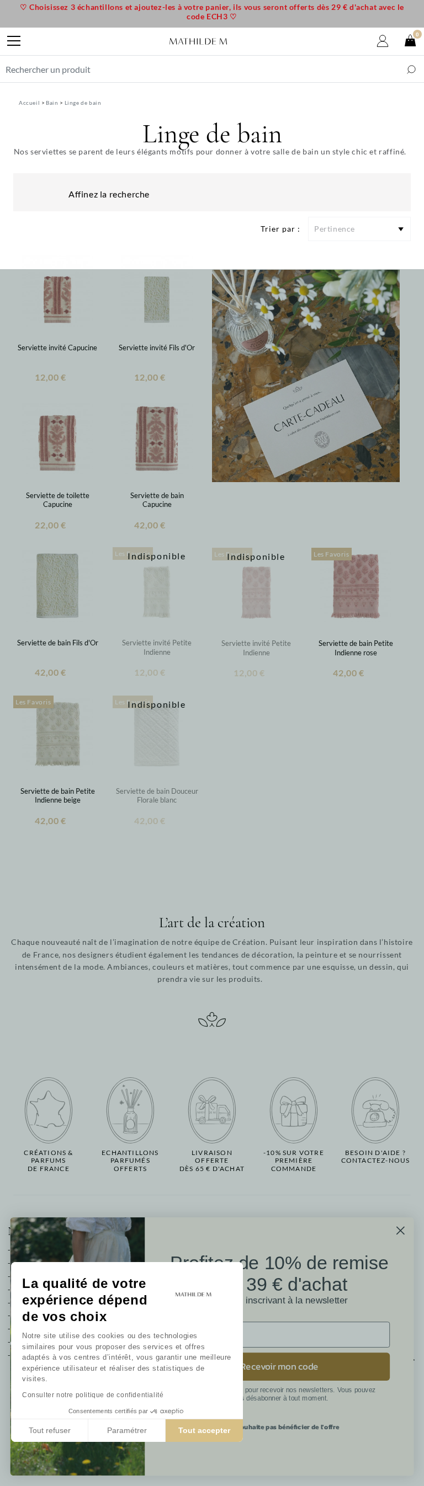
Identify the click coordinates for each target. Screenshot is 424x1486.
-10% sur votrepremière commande (293, 1161)
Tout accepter (204, 1430)
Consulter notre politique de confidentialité (92, 1395)
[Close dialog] (400, 1230)
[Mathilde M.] (198, 41)
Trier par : (280, 228)
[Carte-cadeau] (306, 374)
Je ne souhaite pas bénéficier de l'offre (279, 1427)
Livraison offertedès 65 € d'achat (212, 1161)
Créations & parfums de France (48, 1161)
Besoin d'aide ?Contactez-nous (375, 1156)
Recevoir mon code (279, 1366)
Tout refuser (50, 1430)
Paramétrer (127, 1430)
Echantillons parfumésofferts (130, 1161)
